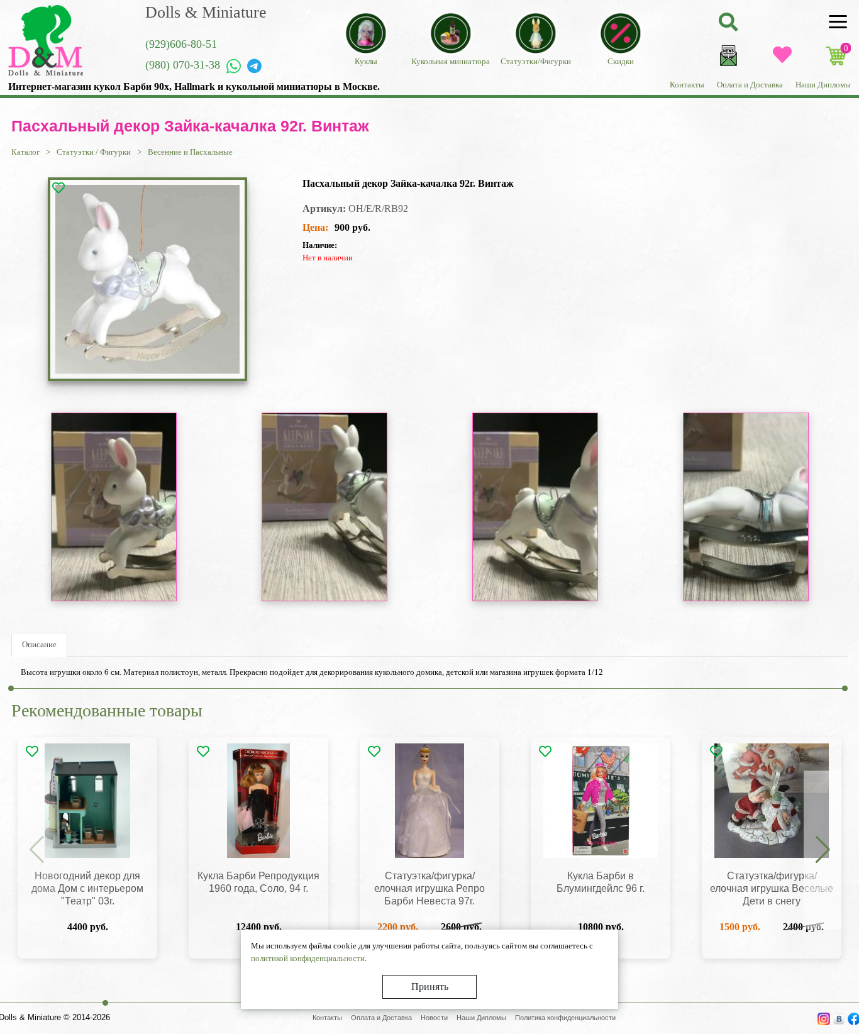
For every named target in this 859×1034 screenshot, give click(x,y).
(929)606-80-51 (181, 44)
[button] (822, 850)
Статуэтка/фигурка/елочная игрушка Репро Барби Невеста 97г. (429, 888)
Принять (429, 986)
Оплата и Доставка (750, 84)
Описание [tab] (39, 644)
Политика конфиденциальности (565, 1017)
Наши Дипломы (823, 84)
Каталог (25, 152)
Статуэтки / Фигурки (94, 152)
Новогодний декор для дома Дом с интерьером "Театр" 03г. (87, 888)
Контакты (687, 84)
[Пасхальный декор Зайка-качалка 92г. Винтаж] (147, 279)
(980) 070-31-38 (182, 64)
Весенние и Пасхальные (190, 152)
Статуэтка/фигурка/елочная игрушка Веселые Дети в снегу (771, 888)
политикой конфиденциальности (308, 958)
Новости (434, 1017)
